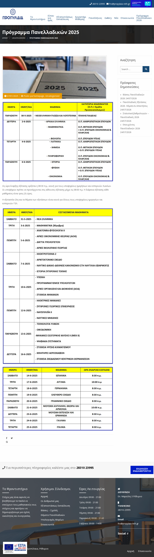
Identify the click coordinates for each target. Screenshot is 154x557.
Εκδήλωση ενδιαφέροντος (142, 470)
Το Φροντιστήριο (37, 18)
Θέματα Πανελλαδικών (53, 515)
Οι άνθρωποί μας (50, 501)
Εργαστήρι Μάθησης (80, 18)
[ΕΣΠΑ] (15, 547)
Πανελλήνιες (95, 17)
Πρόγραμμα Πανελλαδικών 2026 (144, 18)
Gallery (108, 17)
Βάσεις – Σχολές (49, 510)
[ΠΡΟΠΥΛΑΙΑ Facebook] (127, 533)
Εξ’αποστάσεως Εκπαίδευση (64, 18)
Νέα (116, 17)
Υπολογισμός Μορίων (52, 520)
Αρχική (5, 38)
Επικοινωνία (127, 17)
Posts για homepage (34, 96)
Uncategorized (18, 38)
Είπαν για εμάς (51, 18)
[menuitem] (36, 17)
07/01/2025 (12, 96)
